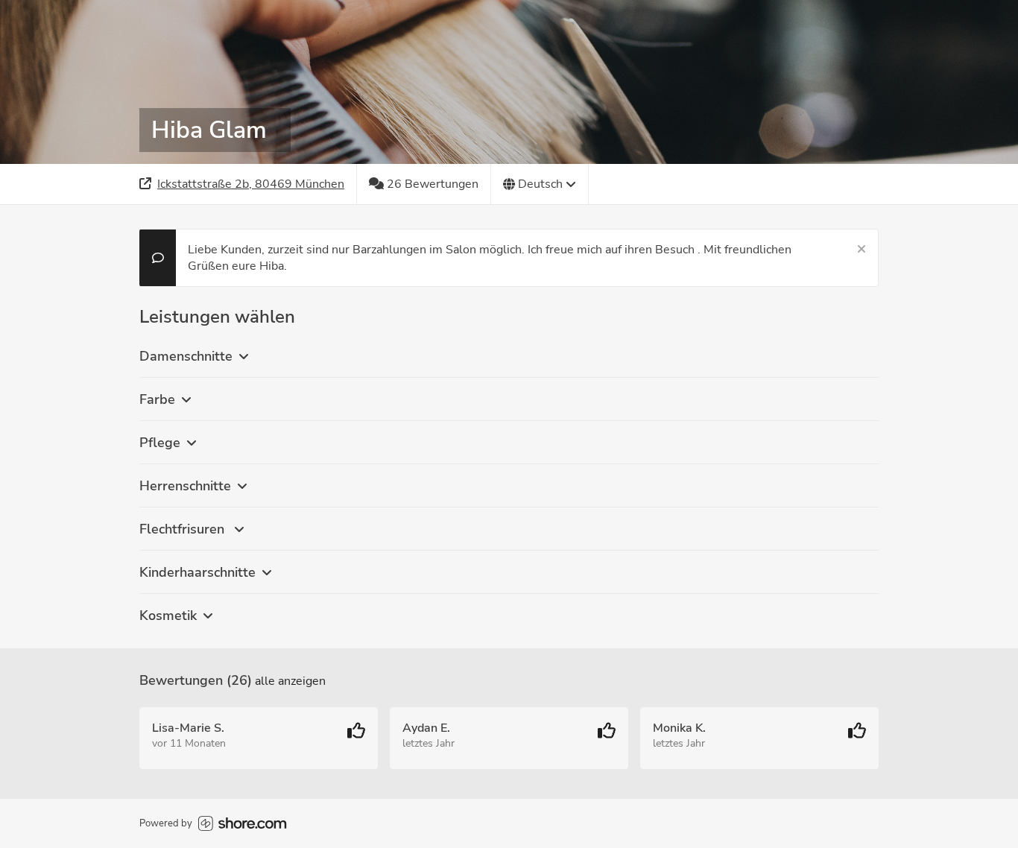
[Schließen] (861, 250)
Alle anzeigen (290, 681)
